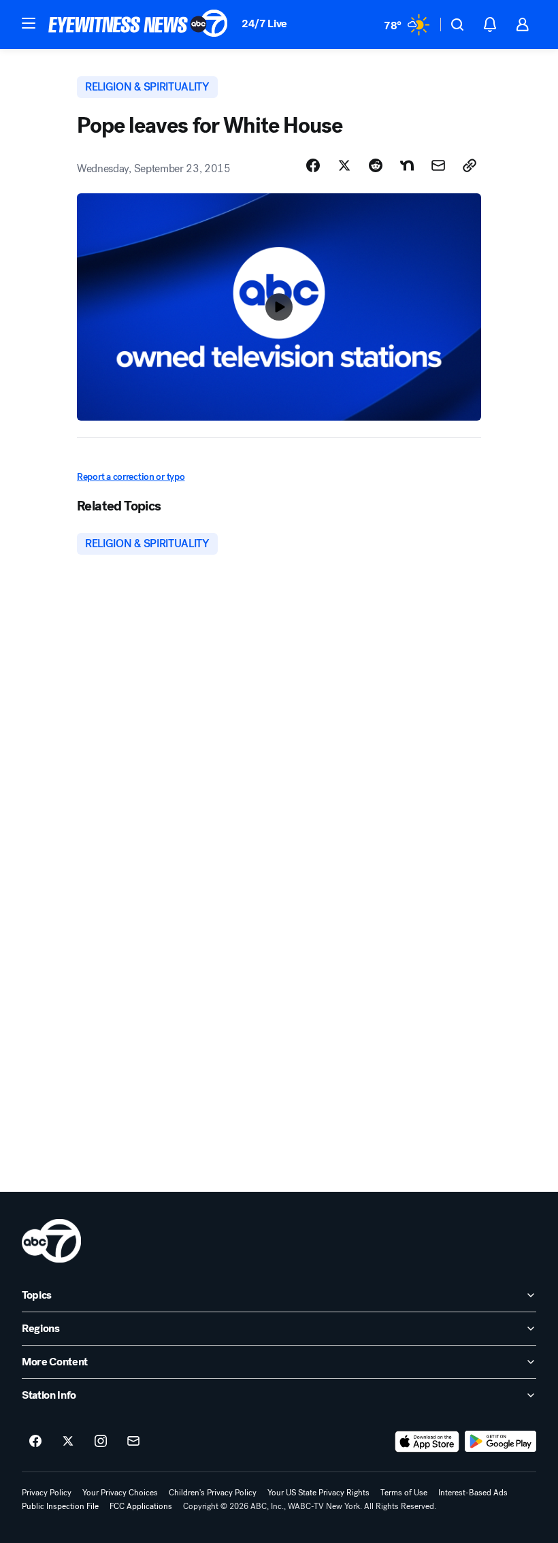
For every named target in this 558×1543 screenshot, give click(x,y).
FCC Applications (141, 1506)
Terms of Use (403, 1493)
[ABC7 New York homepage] (138, 24)
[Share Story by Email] (438, 165)
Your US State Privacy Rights (318, 1493)
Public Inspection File (60, 1506)
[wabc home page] (51, 1241)
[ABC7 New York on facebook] (35, 1441)
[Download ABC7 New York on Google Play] (500, 1441)
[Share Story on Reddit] (375, 165)
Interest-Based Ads (473, 1493)
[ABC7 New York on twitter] (68, 1441)
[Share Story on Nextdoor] (407, 165)
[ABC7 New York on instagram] (100, 1441)
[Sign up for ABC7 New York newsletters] (133, 1441)
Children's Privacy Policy (213, 1493)
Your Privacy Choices (120, 1493)
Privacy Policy (46, 1493)
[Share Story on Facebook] (313, 165)
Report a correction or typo (130, 476)
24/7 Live (264, 23)
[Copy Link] (469, 165)
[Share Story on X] (344, 165)
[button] (28, 23)
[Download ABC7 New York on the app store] (427, 1441)
